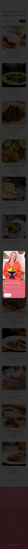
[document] (14, 274)
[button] (23, 253)
